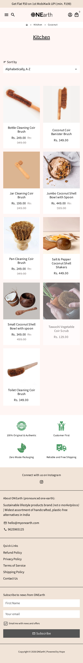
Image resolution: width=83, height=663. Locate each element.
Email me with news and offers (24, 623)
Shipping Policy (13, 572)
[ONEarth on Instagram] (41, 482)
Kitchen (38, 24)
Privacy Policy (12, 559)
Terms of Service (14, 565)
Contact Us (10, 578)
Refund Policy (12, 552)
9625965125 (14, 529)
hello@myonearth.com (21, 523)
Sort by (10, 62)
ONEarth (40, 651)
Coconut (53, 24)
